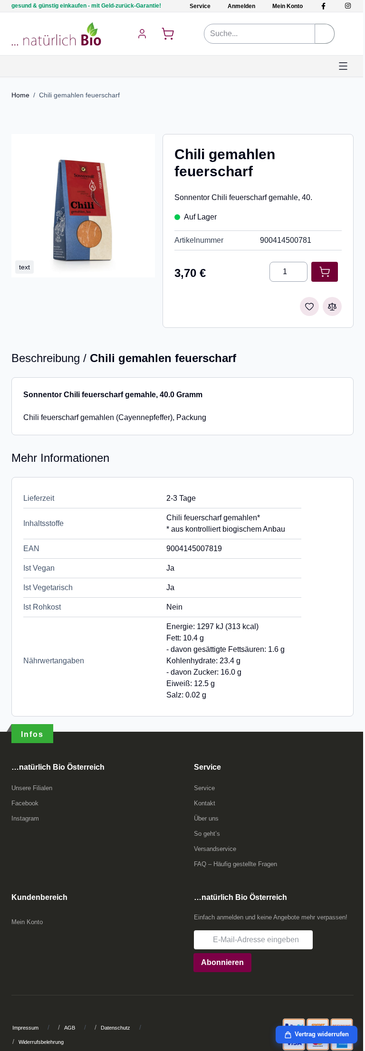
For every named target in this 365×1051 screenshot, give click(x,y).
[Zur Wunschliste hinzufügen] (309, 306)
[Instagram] (348, 6)
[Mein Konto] (142, 33)
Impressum (25, 1028)
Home (20, 95)
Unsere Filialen (31, 788)
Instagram (25, 818)
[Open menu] (343, 66)
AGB (69, 1028)
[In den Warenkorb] (324, 272)
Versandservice (215, 848)
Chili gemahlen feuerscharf (79, 95)
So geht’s (207, 833)
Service (200, 6)
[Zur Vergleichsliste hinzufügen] (332, 306)
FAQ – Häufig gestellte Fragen (235, 864)
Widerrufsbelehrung (41, 1042)
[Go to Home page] (56, 34)
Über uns (206, 818)
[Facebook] (323, 6)
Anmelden (241, 6)
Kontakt (204, 803)
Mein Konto (287, 6)
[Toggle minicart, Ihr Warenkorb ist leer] (167, 33)
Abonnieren (222, 962)
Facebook (24, 803)
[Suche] (325, 34)
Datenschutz (115, 1028)
